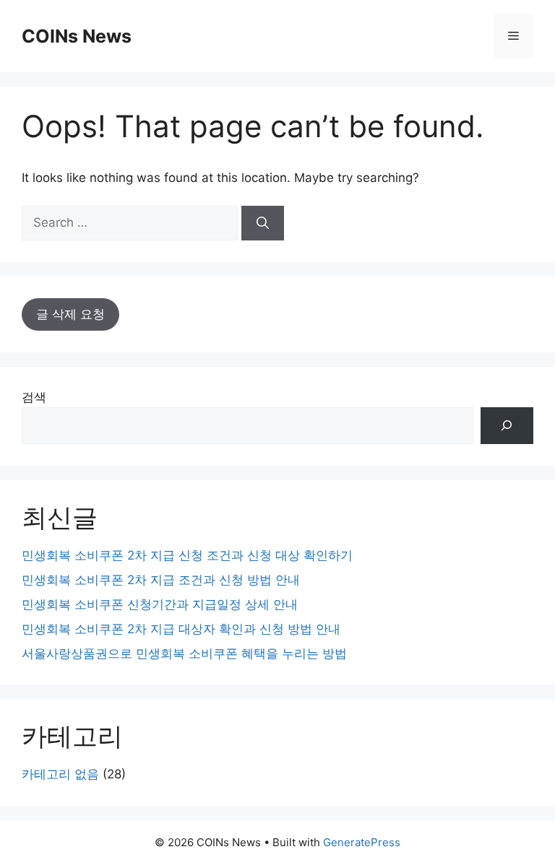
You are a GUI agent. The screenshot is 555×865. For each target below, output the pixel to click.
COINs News (77, 36)
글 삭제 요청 (70, 314)
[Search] (262, 223)
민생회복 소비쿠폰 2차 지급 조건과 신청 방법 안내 (161, 580)
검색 (34, 397)
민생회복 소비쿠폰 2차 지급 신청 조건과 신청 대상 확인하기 (187, 555)
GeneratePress (361, 842)
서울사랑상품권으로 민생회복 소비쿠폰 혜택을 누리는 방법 (184, 653)
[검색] (507, 425)
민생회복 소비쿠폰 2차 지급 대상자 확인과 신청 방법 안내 (181, 629)
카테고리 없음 (60, 774)
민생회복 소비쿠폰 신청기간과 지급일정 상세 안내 (160, 604)
